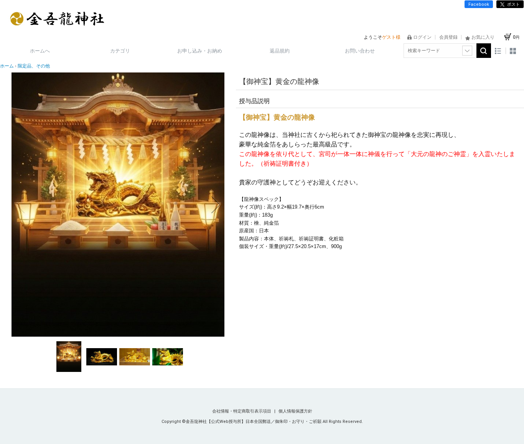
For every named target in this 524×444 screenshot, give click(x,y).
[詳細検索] (467, 51)
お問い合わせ (360, 51)
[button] (20, 204)
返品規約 (280, 51)
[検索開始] (483, 50)
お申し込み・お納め (199, 51)
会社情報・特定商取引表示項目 (242, 411)
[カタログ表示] (513, 51)
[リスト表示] (498, 51)
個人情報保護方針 (295, 411)
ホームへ (40, 51)
